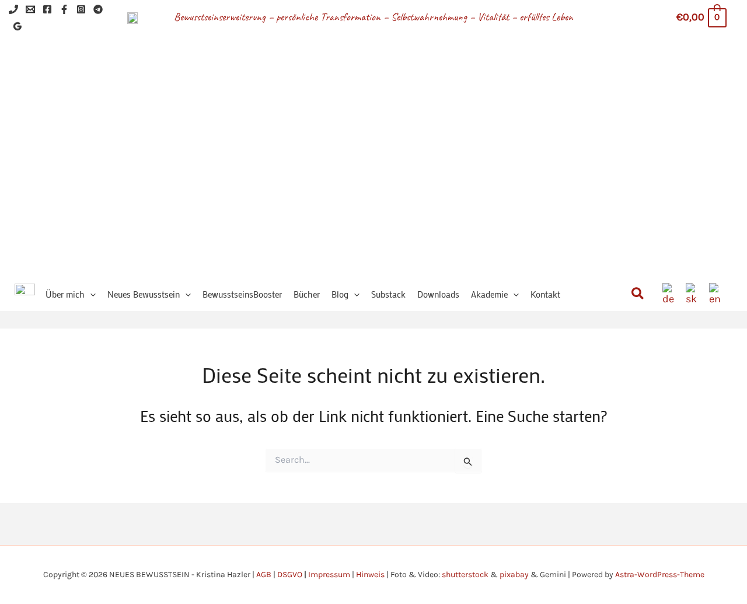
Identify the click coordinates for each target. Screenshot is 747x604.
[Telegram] (98, 9)
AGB (263, 574)
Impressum (329, 574)
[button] (90, 294)
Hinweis (370, 574)
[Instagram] (81, 9)
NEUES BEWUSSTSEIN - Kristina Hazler (407, 140)
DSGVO (289, 574)
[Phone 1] (13, 9)
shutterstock (465, 574)
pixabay (514, 574)
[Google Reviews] (17, 26)
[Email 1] (30, 9)
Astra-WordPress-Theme (659, 574)
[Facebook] (47, 9)
